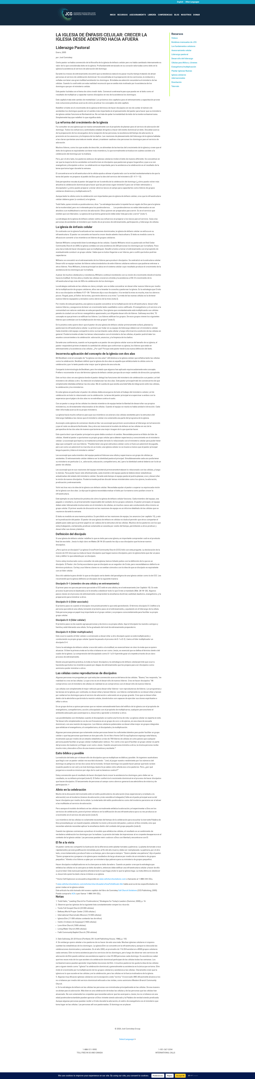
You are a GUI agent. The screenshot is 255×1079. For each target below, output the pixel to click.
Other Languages (192, 2)
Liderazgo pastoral (179, 54)
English (180, 2)
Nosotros (186, 15)
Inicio (113, 15)
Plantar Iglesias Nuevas (181, 71)
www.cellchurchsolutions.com (112, 879)
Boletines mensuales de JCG (184, 42)
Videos (174, 38)
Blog (176, 15)
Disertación (176, 82)
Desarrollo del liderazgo (182, 58)
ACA (74, 894)
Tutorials (175, 86)
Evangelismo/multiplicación (183, 67)
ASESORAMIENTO (137, 15)
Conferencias (165, 15)
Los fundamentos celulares (183, 46)
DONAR (196, 15)
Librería (152, 15)
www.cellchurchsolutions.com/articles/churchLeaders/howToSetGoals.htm (90, 884)
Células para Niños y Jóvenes (184, 63)
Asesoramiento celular (181, 50)
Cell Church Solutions (127, 890)
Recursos (122, 15)
